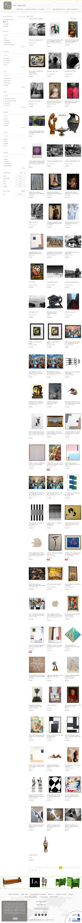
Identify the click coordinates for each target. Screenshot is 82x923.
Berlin (6, 65)
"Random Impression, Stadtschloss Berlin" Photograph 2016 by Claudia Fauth (54, 402)
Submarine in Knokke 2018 (72, 282)
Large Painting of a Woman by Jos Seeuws (73, 584)
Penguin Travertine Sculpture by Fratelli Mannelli (72, 676)
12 (63, 867)
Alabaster (7, 121)
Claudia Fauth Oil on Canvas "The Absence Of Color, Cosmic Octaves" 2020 (72, 222)
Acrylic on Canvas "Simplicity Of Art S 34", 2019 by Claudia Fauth (37, 463)
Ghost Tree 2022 (33, 222)
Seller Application (14, 894)
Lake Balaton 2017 (34, 312)
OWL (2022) (32, 282)
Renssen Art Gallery (33, 74)
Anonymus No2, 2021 (70, 71)
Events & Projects (72, 9)
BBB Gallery (49, 708)
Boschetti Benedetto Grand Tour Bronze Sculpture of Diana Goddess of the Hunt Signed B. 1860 (72, 40)
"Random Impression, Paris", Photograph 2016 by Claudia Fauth (54, 222)
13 (67, 867)
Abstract (6, 85)
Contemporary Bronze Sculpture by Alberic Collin (35, 705)
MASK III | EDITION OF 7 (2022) (53, 342)
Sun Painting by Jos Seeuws (54, 584)
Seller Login (24, 894)
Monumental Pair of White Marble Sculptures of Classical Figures (36, 795)
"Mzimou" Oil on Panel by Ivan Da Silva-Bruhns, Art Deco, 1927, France (73, 553)
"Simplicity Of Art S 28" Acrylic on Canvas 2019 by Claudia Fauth (54, 646)
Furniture (19, 9)
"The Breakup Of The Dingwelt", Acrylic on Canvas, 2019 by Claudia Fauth (72, 646)
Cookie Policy (54, 897)
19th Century (7, 78)
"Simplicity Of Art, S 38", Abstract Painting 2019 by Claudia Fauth (35, 252)
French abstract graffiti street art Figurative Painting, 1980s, (36, 131)
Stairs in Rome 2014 (70, 312)
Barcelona (7, 62)
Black (6, 141)
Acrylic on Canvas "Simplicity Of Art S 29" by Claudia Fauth (37, 646)
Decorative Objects (31, 9)
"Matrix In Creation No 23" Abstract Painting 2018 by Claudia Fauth (54, 825)
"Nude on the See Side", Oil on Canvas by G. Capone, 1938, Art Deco (55, 463)
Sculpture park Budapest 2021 (54, 161)
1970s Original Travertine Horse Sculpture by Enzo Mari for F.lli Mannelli (54, 614)
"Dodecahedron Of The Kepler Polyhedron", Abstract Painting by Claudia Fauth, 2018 (37, 676)
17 (79, 867)
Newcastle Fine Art (33, 42)
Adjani (6, 159)
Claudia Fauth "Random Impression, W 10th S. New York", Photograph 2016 (72, 193)
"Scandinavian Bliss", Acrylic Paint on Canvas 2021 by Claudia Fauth (72, 523)
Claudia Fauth (32, 195)
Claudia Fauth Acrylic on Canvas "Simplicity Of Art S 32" (73, 463)
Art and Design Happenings (38, 894)
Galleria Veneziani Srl (69, 42)
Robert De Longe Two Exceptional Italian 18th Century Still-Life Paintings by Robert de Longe (37, 584)
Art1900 (48, 314)
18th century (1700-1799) (10, 101)
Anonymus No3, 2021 (52, 71)
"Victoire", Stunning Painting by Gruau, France (55, 553)
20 (35, 870)
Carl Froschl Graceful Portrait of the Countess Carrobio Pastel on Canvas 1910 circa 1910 (54, 101)
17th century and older (10, 98)
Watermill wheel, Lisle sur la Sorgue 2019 (72, 252)
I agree (15, 918)
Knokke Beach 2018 (52, 282)
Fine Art (48, 9)
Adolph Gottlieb (8, 166)
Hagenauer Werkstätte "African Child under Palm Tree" (55, 676)
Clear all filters (21, 16)
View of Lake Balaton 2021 (36, 40)
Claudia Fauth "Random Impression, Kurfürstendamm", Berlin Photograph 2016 (55, 193)
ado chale (7, 161)
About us (51, 894)
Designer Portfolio (59, 9)
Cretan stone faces (52, 705)
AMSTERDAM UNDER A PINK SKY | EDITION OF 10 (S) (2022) (72, 342)
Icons (6, 38)
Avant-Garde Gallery (51, 465)
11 (60, 867)
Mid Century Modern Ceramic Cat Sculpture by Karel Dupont (72, 402)
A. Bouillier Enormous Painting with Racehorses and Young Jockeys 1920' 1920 (54, 252)
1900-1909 (7, 103)
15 (73, 867)
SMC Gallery (67, 104)
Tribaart (30, 857)
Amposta (7, 58)
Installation (7, 40)
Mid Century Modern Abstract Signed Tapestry (72, 614)
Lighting (41, 9)
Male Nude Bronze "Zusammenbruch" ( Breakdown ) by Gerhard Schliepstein (53, 312)
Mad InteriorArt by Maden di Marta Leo (54, 43)
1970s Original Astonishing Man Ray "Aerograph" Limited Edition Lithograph (55, 40)
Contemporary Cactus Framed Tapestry (72, 765)
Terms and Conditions (31, 897)
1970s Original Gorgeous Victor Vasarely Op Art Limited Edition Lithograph (37, 161)
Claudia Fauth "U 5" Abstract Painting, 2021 (54, 523)
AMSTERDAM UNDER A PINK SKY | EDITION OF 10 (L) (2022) (54, 493)
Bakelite (6, 125)
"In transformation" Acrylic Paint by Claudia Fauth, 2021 (72, 795)
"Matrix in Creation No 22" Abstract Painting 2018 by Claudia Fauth (71, 825)
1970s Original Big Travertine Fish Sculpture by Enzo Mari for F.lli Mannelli (37, 553)
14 (70, 867)
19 (32, 870)
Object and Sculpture (9, 44)
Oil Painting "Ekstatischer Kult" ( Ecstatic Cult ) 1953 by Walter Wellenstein (37, 735)
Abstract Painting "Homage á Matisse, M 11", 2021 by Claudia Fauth (36, 825)
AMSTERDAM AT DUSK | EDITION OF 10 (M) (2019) (54, 372)
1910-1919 (7, 105)
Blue (6, 145)
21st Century (7, 83)
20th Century (7, 80)
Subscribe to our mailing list (41, 908)
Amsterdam (7, 60)
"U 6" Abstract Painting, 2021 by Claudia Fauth (36, 523)
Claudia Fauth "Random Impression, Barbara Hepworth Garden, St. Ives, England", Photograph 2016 (37, 193)
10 (57, 867)
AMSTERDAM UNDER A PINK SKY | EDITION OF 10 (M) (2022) (36, 493)
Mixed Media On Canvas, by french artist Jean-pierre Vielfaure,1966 (72, 101)
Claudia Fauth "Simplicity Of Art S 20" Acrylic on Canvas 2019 (37, 765)
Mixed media (7, 42)
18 (29, 870)
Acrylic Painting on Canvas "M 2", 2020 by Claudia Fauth (54, 795)
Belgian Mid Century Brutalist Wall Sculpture (72, 372)
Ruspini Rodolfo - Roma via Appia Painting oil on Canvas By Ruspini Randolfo (55, 432)
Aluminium (7, 123)
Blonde (6, 143)
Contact (70, 894)
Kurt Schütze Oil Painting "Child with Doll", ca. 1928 (73, 705)
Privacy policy (43, 897)
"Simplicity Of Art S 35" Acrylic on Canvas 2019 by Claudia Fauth (72, 432)
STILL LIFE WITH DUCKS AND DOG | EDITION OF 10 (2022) (36, 614)
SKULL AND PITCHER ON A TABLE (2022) (36, 71)
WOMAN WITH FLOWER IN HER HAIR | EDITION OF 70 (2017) (36, 402)
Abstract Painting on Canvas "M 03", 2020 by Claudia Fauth (72, 735)
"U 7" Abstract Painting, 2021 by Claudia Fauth (72, 493)
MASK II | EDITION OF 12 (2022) (35, 342)
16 (76, 867)
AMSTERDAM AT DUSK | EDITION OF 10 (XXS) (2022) (36, 372)
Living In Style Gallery (69, 374)
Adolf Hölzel (7, 163)
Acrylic (6, 119)
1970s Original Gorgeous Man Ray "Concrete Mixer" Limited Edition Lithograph (36, 432)
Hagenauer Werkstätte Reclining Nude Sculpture (53, 765)
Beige (6, 139)
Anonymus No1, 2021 (34, 101)
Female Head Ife (33, 855)
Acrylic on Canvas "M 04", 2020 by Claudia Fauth (55, 735)
